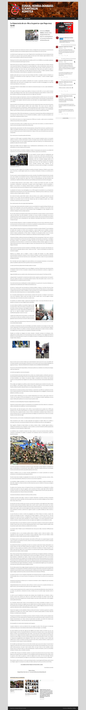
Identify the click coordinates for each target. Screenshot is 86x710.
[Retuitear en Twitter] (61, 44)
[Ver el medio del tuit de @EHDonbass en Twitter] (72, 87)
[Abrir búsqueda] (75, 18)
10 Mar (65, 61)
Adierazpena (19, 18)
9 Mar (65, 48)
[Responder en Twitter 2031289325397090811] (59, 77)
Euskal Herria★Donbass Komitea (65, 46)
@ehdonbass (61, 48)
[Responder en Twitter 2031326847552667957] (59, 114)
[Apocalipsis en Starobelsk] (31, 686)
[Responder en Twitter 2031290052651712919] (59, 91)
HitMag (74, 708)
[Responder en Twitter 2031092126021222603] (59, 55)
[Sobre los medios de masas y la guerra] (17, 684)
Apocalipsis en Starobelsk (31, 694)
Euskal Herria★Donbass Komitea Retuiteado (69, 58)
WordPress (70, 708)
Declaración (27, 18)
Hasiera (13, 18)
